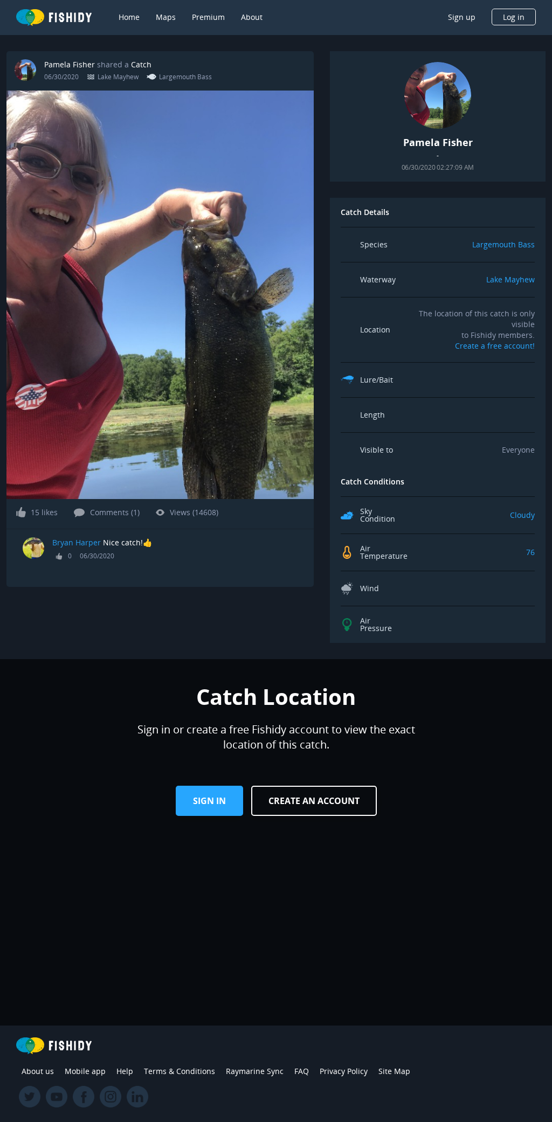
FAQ (301, 1071)
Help (124, 1071)
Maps (166, 17)
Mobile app (85, 1071)
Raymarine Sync (255, 1071)
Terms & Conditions (179, 1071)
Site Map (394, 1071)
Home (129, 17)
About (252, 17)
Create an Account (314, 801)
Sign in (209, 801)
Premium (208, 17)
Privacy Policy (344, 1071)
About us (38, 1071)
